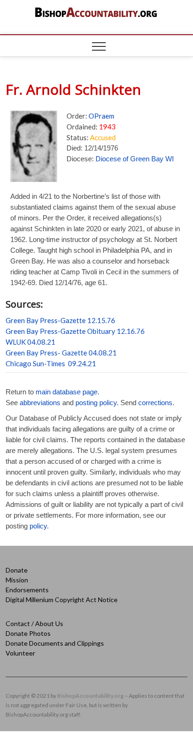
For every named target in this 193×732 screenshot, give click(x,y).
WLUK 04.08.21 (30, 342)
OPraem (101, 116)
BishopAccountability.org (90, 695)
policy (38, 526)
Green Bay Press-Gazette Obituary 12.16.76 (75, 331)
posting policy (96, 403)
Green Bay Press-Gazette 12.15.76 (60, 320)
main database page (66, 392)
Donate (17, 570)
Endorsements (27, 590)
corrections (155, 403)
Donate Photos (28, 633)
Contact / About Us (34, 623)
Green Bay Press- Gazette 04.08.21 (61, 352)
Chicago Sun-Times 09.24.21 (51, 363)
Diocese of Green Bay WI (135, 159)
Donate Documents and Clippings (55, 643)
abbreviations (40, 403)
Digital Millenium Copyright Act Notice (62, 600)
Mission (17, 580)
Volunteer (20, 653)
